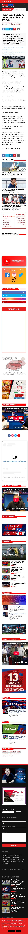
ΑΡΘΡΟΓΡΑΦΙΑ (16, 857)
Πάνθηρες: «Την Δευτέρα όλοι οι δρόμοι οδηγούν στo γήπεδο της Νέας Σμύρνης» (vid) (17, 711)
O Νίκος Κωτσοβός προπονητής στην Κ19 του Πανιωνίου (17, 614)
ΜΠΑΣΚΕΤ (12, 855)
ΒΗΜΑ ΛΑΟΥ (20, 861)
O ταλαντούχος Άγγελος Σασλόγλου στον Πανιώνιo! (16, 607)
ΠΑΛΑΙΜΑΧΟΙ (5, 755)
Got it (18, 931)
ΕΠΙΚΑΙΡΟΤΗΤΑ (18, 855)
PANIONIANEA (5, 753)
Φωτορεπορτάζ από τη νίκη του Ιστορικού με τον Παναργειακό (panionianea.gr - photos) (17, 737)
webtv (18, 751)
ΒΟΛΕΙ (4, 857)
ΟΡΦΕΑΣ (11, 755)
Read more (16, 610)
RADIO (11, 753)
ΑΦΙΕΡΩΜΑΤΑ (5, 751)
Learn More (11, 931)
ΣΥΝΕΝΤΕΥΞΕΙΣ (13, 751)
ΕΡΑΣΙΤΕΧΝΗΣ (16, 753)
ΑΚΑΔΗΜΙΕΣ (8, 857)
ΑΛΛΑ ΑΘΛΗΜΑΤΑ (13, 859)
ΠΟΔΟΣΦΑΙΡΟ (16, 24)
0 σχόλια (11, 611)
